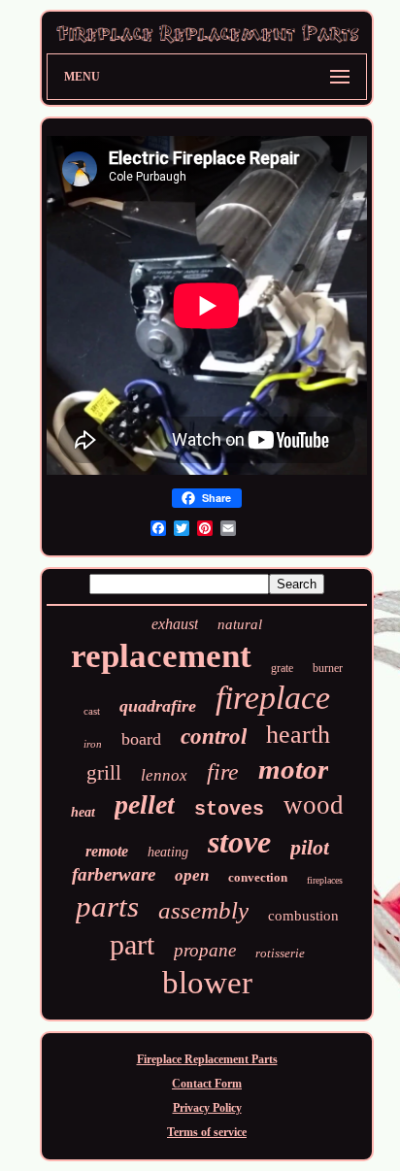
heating (168, 852)
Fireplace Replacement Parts (207, 1059)
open (192, 875)
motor (293, 769)
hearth (298, 734)
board (141, 739)
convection (257, 877)
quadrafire (157, 706)
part (132, 944)
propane (205, 950)
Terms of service (207, 1132)
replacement (161, 656)
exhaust (174, 624)
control (214, 736)
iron (92, 744)
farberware (113, 874)
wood (313, 805)
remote (106, 851)
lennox (164, 775)
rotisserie (280, 953)
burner (328, 668)
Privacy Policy (207, 1108)
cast (91, 711)
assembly (203, 910)
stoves (229, 809)
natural (239, 624)
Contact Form (207, 1083)
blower (207, 982)
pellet (145, 804)
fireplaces (325, 880)
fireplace (273, 698)
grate (282, 668)
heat (83, 812)
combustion (303, 915)
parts (107, 906)
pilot (309, 847)
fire (223, 772)
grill (103, 773)
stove (239, 841)
